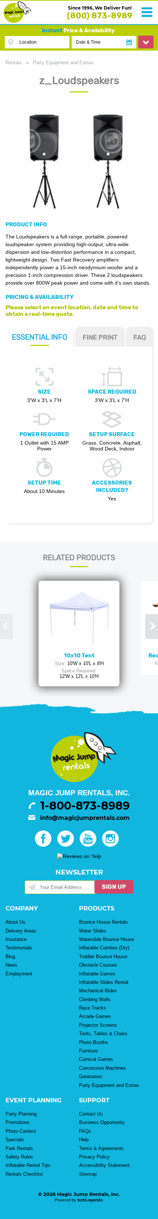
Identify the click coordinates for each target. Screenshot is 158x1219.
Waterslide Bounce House (106, 939)
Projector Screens (98, 1025)
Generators (91, 1076)
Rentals (14, 62)
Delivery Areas (21, 931)
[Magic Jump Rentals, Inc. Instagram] (112, 845)
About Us (15, 922)
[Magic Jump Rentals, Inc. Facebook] (45, 845)
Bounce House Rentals (103, 922)
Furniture (88, 1051)
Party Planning (21, 1114)
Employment (19, 974)
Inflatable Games (97, 974)
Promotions (18, 1122)
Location (28, 42)
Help (84, 1139)
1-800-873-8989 (85, 806)
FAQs (85, 1131)
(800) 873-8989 (99, 16)
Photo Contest (21, 1131)
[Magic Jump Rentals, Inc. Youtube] (90, 845)
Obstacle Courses (98, 965)
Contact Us (91, 1114)
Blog (10, 956)
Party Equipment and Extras (63, 62)
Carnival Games (96, 1059)
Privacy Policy (94, 1157)
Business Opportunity (102, 1122)
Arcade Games (95, 1016)
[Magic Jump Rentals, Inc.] (18, 21)
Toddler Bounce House (103, 956)
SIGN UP (114, 886)
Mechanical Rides (98, 990)
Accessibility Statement (104, 1165)
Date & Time (88, 42)
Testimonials (19, 947)
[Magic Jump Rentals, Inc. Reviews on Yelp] (79, 856)
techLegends (90, 1200)
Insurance (16, 939)
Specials (15, 1139)
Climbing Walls (95, 999)
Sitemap (88, 1174)
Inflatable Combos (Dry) (104, 947)
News (11, 965)
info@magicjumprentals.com (85, 817)
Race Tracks (92, 1008)
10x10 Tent (79, 655)
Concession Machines (102, 1068)
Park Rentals (19, 1148)
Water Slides (92, 931)
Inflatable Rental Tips (28, 1165)
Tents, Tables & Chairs (103, 1033)
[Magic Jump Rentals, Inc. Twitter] (67, 845)
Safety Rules (19, 1157)
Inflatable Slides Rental (103, 982)
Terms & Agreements (101, 1148)
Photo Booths (93, 1042)
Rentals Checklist (24, 1174)
